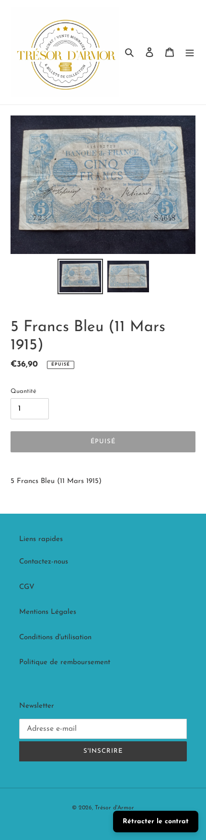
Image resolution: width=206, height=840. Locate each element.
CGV (26, 587)
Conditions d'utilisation (55, 637)
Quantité (23, 391)
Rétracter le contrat (156, 821)
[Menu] (190, 52)
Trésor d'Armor (114, 808)
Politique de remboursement (64, 662)
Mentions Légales (47, 612)
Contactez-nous (43, 561)
